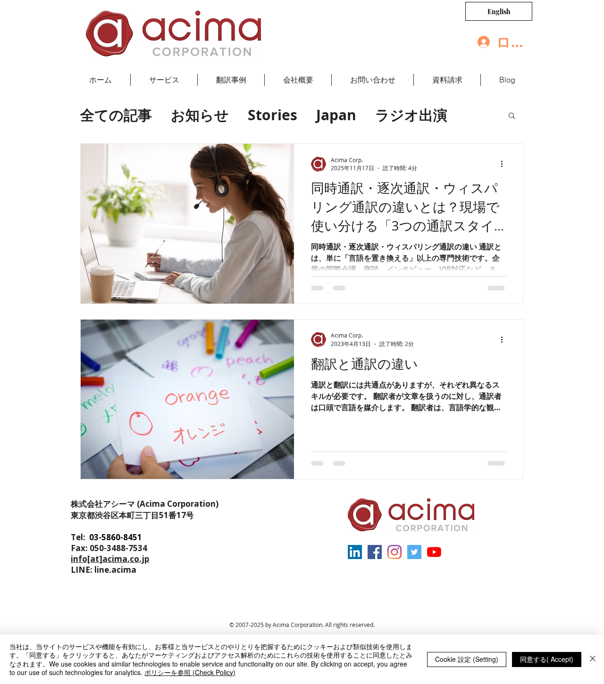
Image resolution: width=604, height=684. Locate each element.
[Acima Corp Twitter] (414, 552)
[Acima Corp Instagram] (394, 552)
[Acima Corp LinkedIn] (355, 552)
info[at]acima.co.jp (110, 558)
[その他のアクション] (505, 164)
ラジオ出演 (411, 114)
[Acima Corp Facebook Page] (375, 552)
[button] (511, 116)
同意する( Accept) (546, 659)
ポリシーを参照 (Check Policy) (189, 672)
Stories (272, 114)
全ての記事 (116, 114)
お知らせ (200, 114)
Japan (336, 114)
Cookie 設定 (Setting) (466, 659)
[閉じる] (592, 659)
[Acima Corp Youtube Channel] (434, 552)
